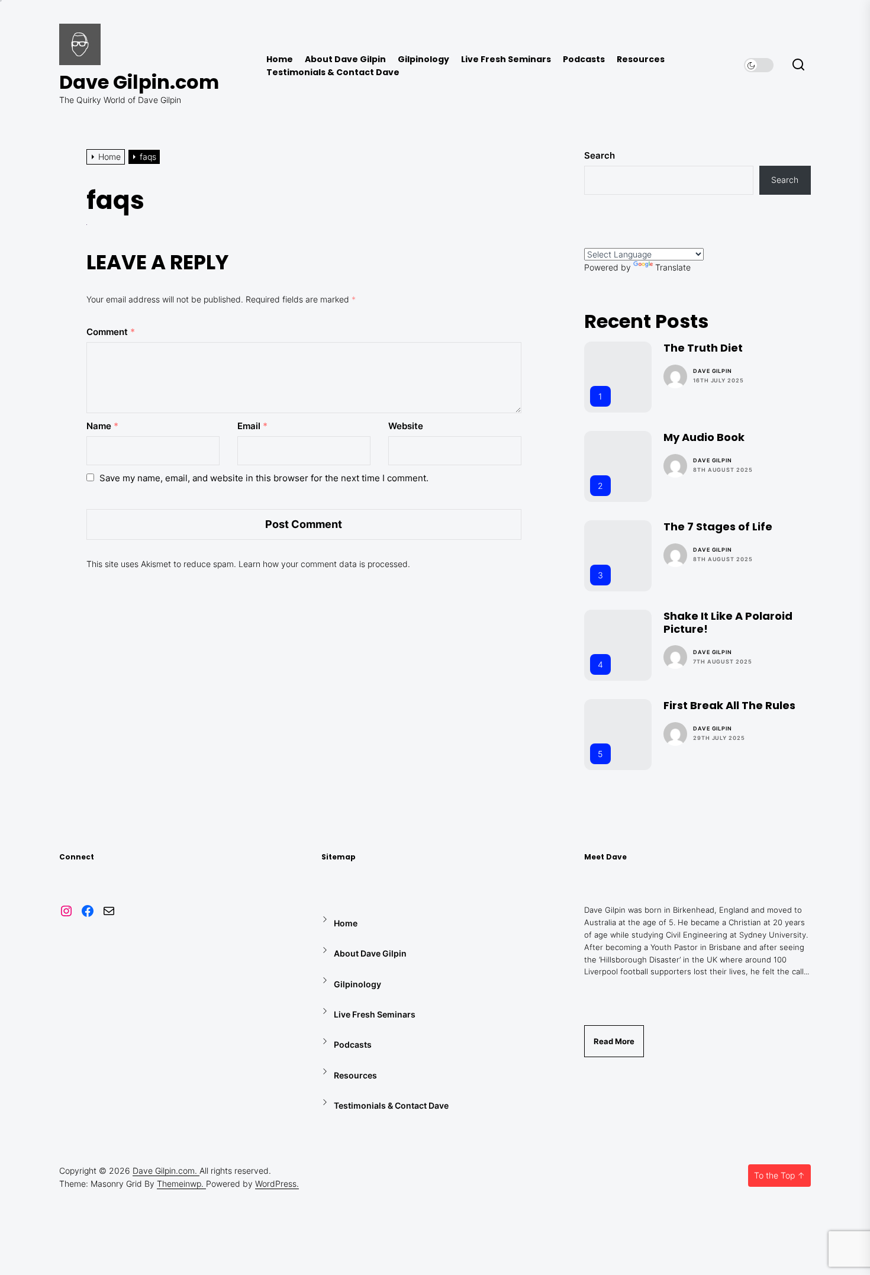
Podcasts (584, 59)
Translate (673, 267)
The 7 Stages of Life (717, 526)
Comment (110, 331)
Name (102, 426)
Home (279, 59)
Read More (614, 1041)
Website (405, 426)
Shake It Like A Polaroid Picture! (727, 622)
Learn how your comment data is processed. (324, 564)
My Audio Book (704, 437)
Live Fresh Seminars (506, 59)
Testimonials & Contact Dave (332, 72)
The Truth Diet (703, 347)
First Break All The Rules (729, 705)
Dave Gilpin (712, 371)
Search (599, 155)
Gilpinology (423, 59)
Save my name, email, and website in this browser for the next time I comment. (263, 478)
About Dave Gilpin (345, 59)
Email (252, 426)
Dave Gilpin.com (139, 82)
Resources (641, 59)
